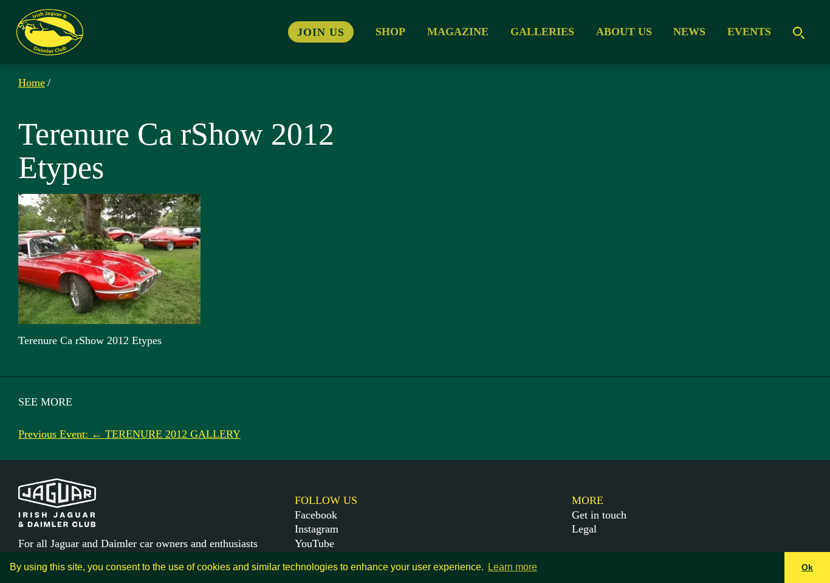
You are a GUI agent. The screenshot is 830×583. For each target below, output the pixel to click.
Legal (584, 529)
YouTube (314, 543)
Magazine (458, 32)
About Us (624, 32)
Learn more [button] (512, 567)
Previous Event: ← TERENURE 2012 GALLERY (129, 434)
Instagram (316, 529)
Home (31, 83)
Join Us (321, 32)
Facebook (316, 515)
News (689, 32)
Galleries (542, 32)
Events (749, 32)
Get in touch (599, 515)
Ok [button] (807, 567)
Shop (390, 32)
